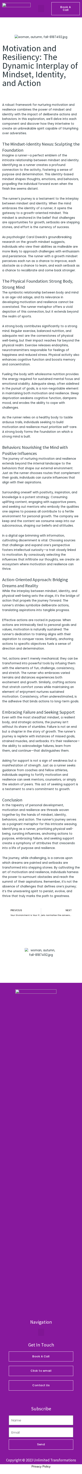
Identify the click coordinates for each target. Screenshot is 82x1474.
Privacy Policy (41, 1466)
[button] (41, 8)
